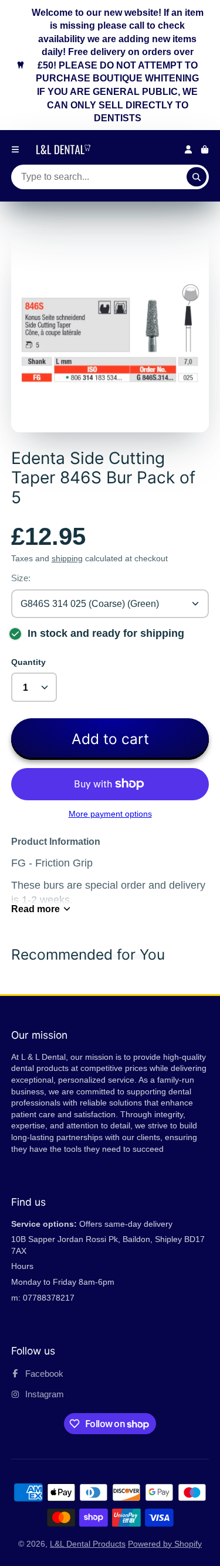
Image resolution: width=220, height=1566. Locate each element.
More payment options (110, 813)
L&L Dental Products (88, 1543)
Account (188, 149)
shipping (67, 558)
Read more (35, 908)
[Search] (197, 177)
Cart (205, 149)
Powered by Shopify (165, 1543)
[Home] (65, 149)
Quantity (28, 662)
